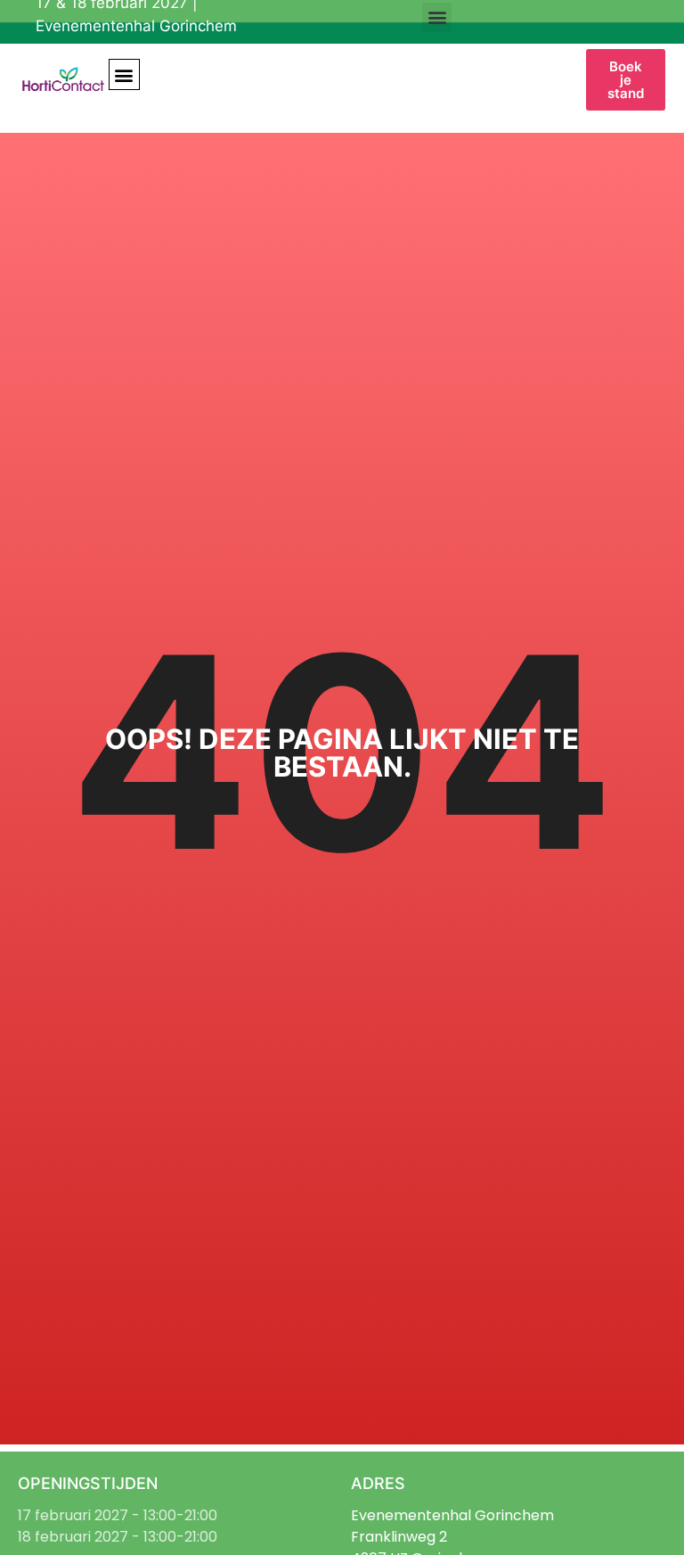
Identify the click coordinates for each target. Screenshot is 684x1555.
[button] (437, 17)
